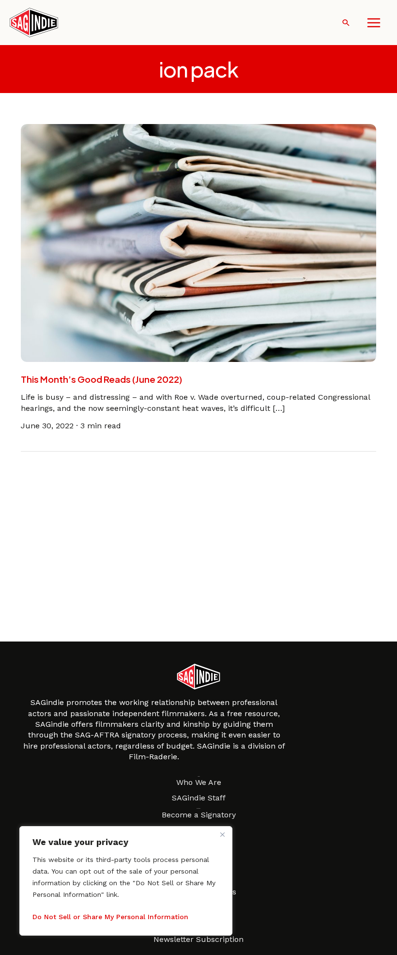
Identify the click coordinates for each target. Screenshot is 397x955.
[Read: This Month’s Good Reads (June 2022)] (198, 242)
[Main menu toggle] (373, 22)
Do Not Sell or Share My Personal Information (110, 917)
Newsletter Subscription (198, 939)
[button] (346, 22)
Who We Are (198, 782)
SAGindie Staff (199, 797)
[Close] (222, 834)
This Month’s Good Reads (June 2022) (101, 379)
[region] (125, 881)
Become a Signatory (199, 814)
